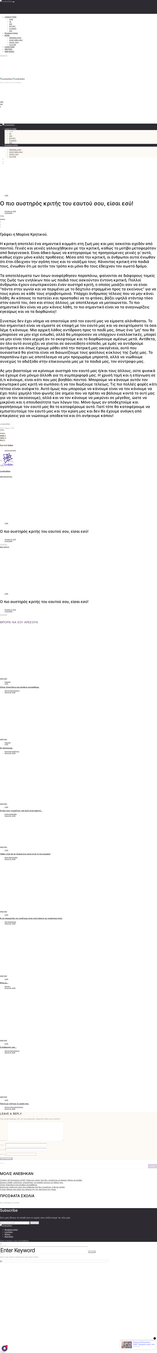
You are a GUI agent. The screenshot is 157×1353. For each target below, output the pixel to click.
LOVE (11, 19)
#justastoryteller (11, 33)
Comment (3, 1140)
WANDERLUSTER (15, 38)
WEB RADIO (9, 51)
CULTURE (12, 45)
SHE (10, 24)
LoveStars (9, 1232)
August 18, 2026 (10, 1052)
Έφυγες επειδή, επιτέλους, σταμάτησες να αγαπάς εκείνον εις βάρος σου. (31, 1182)
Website (2, 1154)
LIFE (10, 31)
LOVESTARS (9, 47)
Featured (7, 682)
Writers (7, 1234)
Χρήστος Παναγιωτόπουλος (14, 1107)
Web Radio (9, 1237)
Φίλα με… (4, 983)
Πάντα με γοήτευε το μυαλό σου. (14, 1103)
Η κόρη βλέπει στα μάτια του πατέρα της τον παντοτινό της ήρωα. (28, 1189)
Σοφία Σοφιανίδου (11, 814)
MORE (7, 35)
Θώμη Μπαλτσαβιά (11, 857)
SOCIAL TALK (14, 42)
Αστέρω (7, 986)
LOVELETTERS (10, 17)
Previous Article (6, 477)
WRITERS (8, 49)
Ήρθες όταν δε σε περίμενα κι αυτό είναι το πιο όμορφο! (25, 854)
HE (10, 22)
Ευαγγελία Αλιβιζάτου (12, 751)
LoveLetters (9, 213)
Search (2, 1163)
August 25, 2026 (10, 692)
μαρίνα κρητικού (10, 450)
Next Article (4, 547)
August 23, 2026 (10, 816)
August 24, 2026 (10, 753)
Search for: (3, 1245)
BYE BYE (12, 26)
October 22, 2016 (10, 211)
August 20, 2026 (10, 923)
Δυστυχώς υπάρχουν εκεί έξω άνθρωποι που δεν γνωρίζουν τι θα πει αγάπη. (32, 1187)
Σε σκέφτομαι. (6, 748)
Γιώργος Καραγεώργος (12, 691)
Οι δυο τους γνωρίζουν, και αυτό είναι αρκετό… (21, 810)
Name (2, 1145)
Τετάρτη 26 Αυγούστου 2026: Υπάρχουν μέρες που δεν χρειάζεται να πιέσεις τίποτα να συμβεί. (41, 1180)
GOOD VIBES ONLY (16, 40)
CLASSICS (12, 28)
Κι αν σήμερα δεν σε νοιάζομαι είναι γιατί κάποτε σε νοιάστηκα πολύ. (31, 918)
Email (2, 1150)
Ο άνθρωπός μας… (8, 1047)
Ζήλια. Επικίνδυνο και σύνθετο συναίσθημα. (19, 687)
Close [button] (2, 1352)
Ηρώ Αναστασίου (10, 922)
